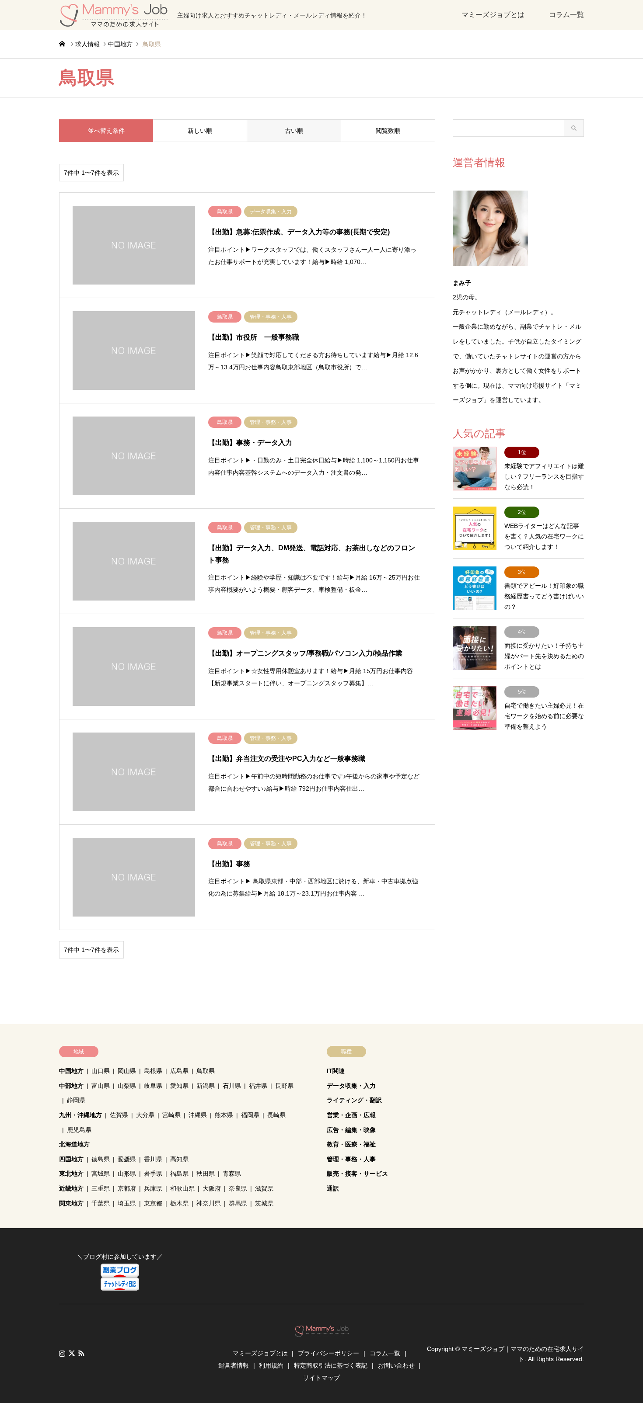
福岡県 (250, 1114)
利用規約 (271, 1365)
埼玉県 (127, 1203)
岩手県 (153, 1173)
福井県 (258, 1085)
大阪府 (212, 1188)
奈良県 (238, 1188)
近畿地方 (71, 1188)
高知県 (179, 1159)
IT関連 (336, 1070)
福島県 (179, 1173)
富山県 (100, 1085)
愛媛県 (127, 1159)
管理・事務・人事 (351, 1159)
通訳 (333, 1188)
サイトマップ (321, 1377)
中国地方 (71, 1070)
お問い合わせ (396, 1365)
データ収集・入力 (351, 1085)
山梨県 (127, 1085)
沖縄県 (198, 1114)
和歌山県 (182, 1188)
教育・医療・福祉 (351, 1144)
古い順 (294, 130)
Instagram (62, 1353)
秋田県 (205, 1173)
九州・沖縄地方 (80, 1114)
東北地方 (71, 1173)
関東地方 (71, 1203)
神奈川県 (208, 1203)
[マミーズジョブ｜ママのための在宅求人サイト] (321, 1332)
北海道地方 (74, 1144)
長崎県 (276, 1114)
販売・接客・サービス (357, 1173)
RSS (81, 1353)
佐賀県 (119, 1114)
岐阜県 (153, 1085)
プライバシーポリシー (328, 1353)
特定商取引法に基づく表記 (330, 1365)
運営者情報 (233, 1365)
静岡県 (76, 1100)
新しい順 (200, 130)
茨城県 (264, 1203)
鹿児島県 (79, 1129)
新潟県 (205, 1085)
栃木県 (179, 1203)
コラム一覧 (566, 14)
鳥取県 (205, 1070)
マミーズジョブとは (492, 14)
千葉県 (100, 1203)
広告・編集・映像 (351, 1129)
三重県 (100, 1188)
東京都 (153, 1203)
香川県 (153, 1159)
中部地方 (71, 1085)
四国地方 (71, 1159)
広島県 (179, 1070)
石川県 (232, 1085)
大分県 (145, 1114)
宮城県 (100, 1173)
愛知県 (179, 1085)
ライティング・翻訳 (354, 1100)
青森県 (232, 1173)
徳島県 (100, 1159)
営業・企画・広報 (351, 1114)
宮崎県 (171, 1114)
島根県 (153, 1070)
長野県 (284, 1085)
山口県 (100, 1070)
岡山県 (127, 1070)
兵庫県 (153, 1188)
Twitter (72, 1353)
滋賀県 (264, 1188)
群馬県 (238, 1203)
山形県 (127, 1173)
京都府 (127, 1188)
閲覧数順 (388, 130)
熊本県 (224, 1114)
